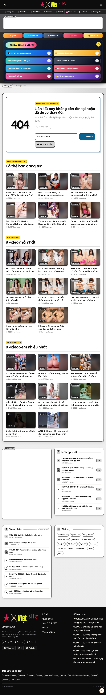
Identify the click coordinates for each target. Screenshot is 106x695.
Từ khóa (31, 642)
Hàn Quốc (81, 548)
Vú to (60, 553)
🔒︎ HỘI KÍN (13, 36)
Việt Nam (72, 544)
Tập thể (83, 544)
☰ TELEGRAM (33, 36)
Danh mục (20, 642)
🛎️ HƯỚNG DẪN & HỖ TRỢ (64, 76)
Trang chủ (10, 12)
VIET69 (60, 12)
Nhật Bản (72, 12)
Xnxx (90, 548)
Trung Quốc (89, 539)
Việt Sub (84, 12)
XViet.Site (8, 627)
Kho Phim (36, 12)
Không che (97, 12)
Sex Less (93, 544)
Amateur (76, 539)
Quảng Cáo (47, 619)
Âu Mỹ (61, 544)
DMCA (45, 627)
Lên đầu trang (99, 687)
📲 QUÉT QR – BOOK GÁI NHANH (19, 53)
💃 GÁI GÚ (73, 36)
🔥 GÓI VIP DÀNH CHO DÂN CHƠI (19, 68)
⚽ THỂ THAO (93, 36)
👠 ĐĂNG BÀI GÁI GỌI (14, 76)
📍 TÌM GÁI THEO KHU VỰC (65, 61)
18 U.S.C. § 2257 (49, 623)
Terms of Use (48, 632)
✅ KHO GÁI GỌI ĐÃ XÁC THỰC (18, 61)
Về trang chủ (46, 144)
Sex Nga (61, 548)
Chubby (71, 548)
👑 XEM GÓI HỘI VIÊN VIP (64, 53)
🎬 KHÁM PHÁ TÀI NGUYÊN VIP (66, 68)
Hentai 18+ (63, 539)
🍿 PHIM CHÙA (53, 36)
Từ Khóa (49, 12)
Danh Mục (23, 12)
